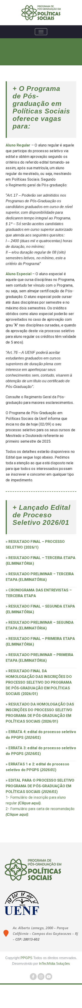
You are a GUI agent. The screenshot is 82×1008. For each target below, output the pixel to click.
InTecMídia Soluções (54, 963)
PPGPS (26, 958)
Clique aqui (29, 803)
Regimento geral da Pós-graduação (37, 185)
